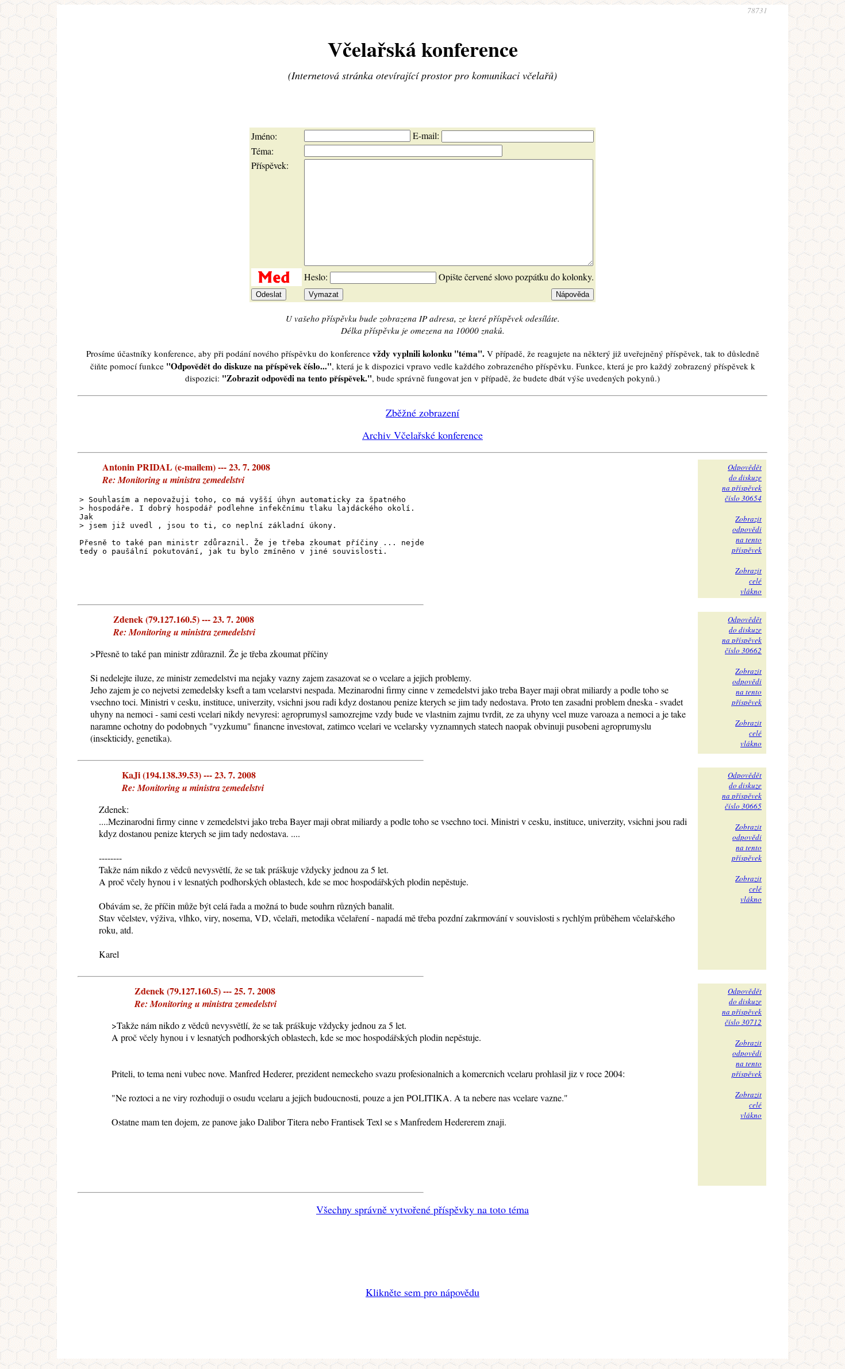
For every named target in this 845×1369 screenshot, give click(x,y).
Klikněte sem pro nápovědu (422, 1292)
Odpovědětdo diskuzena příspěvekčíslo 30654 (742, 482)
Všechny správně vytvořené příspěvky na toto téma (422, 1209)
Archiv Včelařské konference (422, 435)
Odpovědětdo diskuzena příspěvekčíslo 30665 (742, 790)
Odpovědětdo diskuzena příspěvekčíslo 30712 (742, 1006)
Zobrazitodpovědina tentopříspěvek (747, 534)
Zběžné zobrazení (422, 412)
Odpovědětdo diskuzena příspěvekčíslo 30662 (742, 634)
